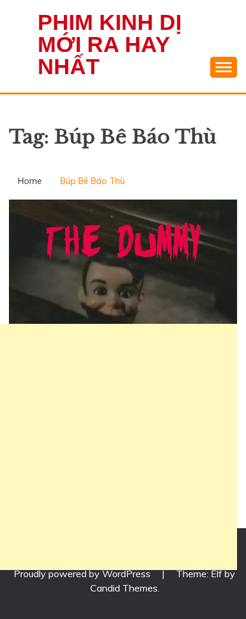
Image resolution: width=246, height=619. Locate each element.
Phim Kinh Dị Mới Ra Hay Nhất (110, 44)
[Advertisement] (123, 447)
